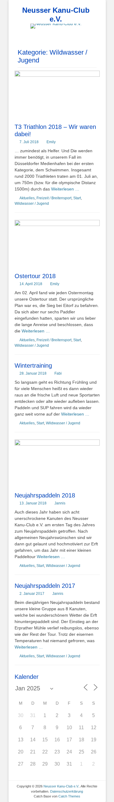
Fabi (58, 373)
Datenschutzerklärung (66, 791)
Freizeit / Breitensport (53, 198)
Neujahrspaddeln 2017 (45, 585)
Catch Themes (69, 796)
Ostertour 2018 (35, 276)
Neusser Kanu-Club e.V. (56, 14)
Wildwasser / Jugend (32, 203)
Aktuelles (27, 198)
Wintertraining (33, 365)
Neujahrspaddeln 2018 (45, 495)
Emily (51, 142)
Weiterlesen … (65, 189)
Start (77, 198)
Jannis (59, 503)
